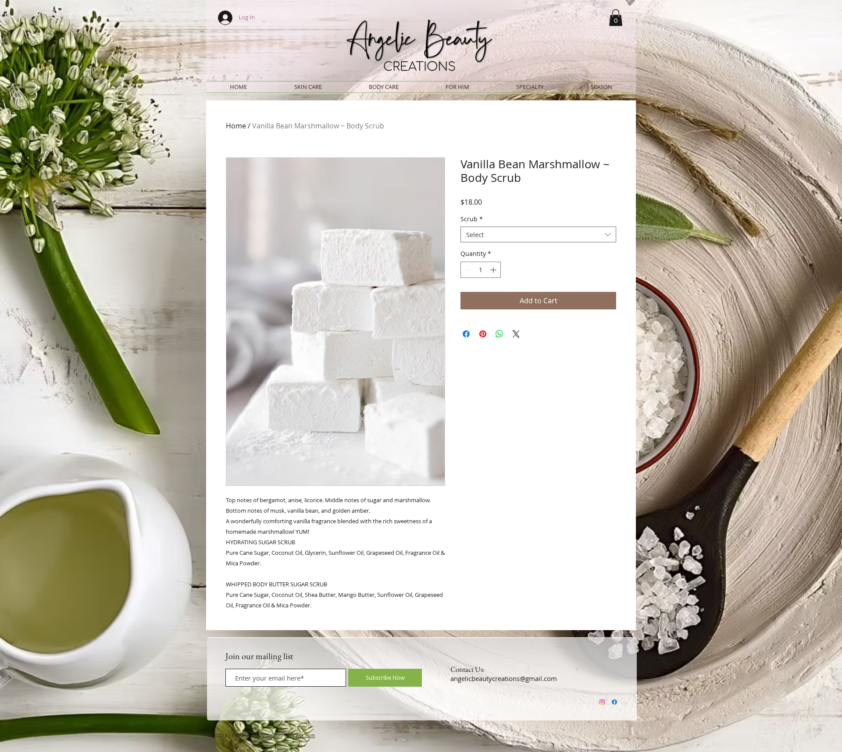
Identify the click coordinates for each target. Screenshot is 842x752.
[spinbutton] (481, 269)
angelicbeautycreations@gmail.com (503, 678)
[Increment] (494, 269)
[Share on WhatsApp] (499, 334)
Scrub (471, 219)
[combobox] (538, 234)
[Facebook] (614, 702)
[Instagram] (602, 702)
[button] (616, 17)
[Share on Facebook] (466, 334)
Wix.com (305, 735)
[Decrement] (467, 269)
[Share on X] (516, 334)
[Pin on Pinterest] (483, 334)
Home (236, 126)
